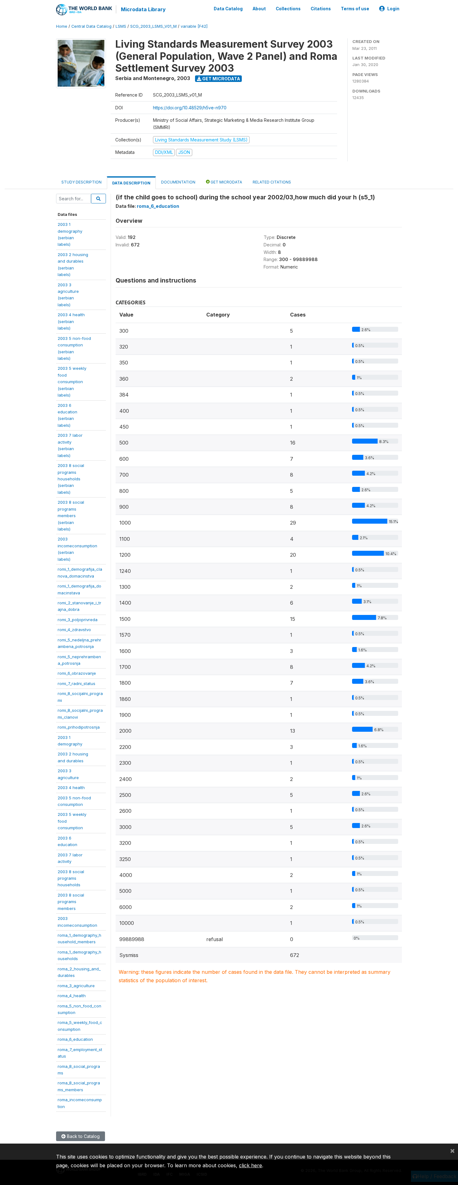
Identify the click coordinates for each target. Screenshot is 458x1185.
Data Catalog (228, 8)
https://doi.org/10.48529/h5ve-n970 (190, 107)
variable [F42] (194, 26)
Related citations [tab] (272, 182)
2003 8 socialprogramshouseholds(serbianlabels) (71, 479)
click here (250, 1165)
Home (61, 26)
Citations (321, 8)
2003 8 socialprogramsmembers (71, 901)
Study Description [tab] (81, 182)
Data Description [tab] (131, 183)
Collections (288, 8)
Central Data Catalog (91, 26)
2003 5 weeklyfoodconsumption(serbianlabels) (72, 381)
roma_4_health (72, 995)
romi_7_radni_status (76, 683)
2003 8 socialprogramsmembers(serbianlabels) (71, 515)
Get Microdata (220, 78)
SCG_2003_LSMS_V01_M (153, 26)
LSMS (121, 26)
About (259, 8)
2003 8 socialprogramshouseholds (71, 878)
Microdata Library (143, 9)
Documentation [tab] (178, 182)
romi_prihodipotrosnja (79, 727)
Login (393, 8)
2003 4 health (71, 787)
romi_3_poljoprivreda (78, 619)
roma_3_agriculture (76, 985)
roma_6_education (75, 1039)
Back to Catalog (83, 1136)
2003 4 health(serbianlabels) (71, 321)
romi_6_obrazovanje (77, 673)
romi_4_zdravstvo (74, 629)
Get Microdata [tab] (226, 182)
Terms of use (355, 8)
